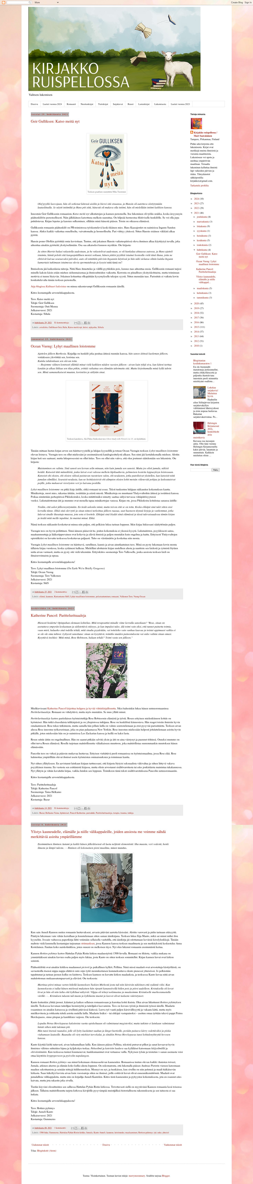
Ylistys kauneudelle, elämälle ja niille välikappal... (206, 279)
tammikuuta (203, 297)
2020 (197, 303)
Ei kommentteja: (62, 322)
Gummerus (54, 1132)
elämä (42, 596)
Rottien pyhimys (145, 1132)
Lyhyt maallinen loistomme (82, 596)
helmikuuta (202, 292)
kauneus (49, 596)
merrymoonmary (137, 1175)
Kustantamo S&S (61, 596)
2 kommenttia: (61, 591)
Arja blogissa (48, 286)
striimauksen (88, 943)
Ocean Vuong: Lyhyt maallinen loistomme (63, 345)
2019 (197, 308)
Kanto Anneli (100, 1132)
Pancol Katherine (77, 812)
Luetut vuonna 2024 (52, 104)
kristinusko (119, 1132)
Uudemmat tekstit (40, 1144)
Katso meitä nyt (75, 327)
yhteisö (165, 1132)
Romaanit (71, 104)
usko (159, 1132)
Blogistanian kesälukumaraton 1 (202, 362)
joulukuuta (202, 216)
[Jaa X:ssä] (82, 323)
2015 (197, 327)
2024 (197, 198)
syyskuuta (202, 230)
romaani (115, 596)
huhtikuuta (202, 249)
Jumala (89, 1132)
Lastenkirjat (144, 104)
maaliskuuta (203, 288)
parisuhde (90, 812)
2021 (197, 212)
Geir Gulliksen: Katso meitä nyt (55, 121)
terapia (116, 812)
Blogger (166, 1175)
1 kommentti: (60, 1127)
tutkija (131, 812)
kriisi (85, 327)
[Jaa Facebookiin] (85, 323)
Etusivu (34, 104)
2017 (197, 317)
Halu (65, 327)
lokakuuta (202, 226)
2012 (197, 341)
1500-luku (43, 1132)
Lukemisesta (160, 104)
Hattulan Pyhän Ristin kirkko (72, 1132)
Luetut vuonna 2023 (180, 104)
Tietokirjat (103, 104)
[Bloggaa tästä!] (79, 323)
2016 (197, 322)
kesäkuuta (202, 240)
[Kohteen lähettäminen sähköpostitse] (75, 323)
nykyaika (93, 327)
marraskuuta (203, 221)
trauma (123, 812)
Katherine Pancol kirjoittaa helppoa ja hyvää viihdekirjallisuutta (81, 708)
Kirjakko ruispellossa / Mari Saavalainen (205, 134)
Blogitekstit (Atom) (46, 1150)
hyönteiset (64, 812)
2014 (197, 331)
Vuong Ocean (139, 596)
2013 (197, 336)
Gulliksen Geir (55, 327)
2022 (197, 208)
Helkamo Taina (52, 812)
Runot (131, 104)
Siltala (101, 327)
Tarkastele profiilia (199, 185)
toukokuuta (202, 245)
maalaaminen (131, 1132)
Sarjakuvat (118, 104)
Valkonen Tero (126, 596)
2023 (197, 203)
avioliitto (43, 327)
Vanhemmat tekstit (173, 1144)
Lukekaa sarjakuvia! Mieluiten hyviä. (213, 392)
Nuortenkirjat (87, 104)
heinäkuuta (202, 235)
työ (155, 1132)
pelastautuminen (103, 596)
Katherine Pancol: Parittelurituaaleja (58, 615)
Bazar (41, 812)
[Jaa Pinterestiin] (89, 323)
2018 (197, 312)
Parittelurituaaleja (104, 812)
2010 (197, 345)
